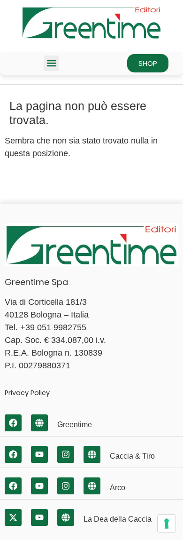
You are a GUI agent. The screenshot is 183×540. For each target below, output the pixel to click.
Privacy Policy (27, 392)
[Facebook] (13, 422)
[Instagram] (65, 454)
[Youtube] (39, 454)
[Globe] (39, 422)
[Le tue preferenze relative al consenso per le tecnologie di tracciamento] (166, 523)
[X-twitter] (13, 517)
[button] (51, 63)
